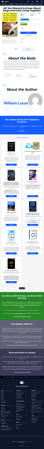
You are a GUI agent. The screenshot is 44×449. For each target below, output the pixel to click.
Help (41, 4)
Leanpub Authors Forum (20, 406)
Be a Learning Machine (33, 181)
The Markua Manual (20, 410)
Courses (21, 4)
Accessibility (18, 419)
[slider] (28, 19)
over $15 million (19, 313)
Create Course (19, 397)
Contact (17, 427)
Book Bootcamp (4, 423)
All (8, 4)
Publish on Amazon (4, 415)
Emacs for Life (11, 153)
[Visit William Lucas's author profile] (35, 100)
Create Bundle (19, 395)
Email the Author (32, 76)
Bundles (16, 4)
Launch (36, 4)
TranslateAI (3, 417)
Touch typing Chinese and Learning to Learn (32, 152)
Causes (17, 418)
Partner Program (19, 416)
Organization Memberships (6, 428)
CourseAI (2, 407)
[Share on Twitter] (4, 77)
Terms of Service (34, 418)
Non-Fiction (18, 76)
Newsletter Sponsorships (5, 411)
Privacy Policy (34, 420)
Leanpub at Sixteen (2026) (36, 404)
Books (11, 4)
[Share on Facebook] (6, 77)
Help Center (33, 397)
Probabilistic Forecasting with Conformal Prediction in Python (33, 214)
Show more (22, 288)
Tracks (26, 4)
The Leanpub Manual (20, 407)
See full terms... (22, 130)
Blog (17, 425)
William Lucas (10, 37)
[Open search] (27, 1)
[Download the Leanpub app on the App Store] (22, 446)
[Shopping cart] (37, 1)
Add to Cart (28, 32)
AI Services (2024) (34, 406)
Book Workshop (4, 422)
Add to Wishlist (29, 35)
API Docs (18, 411)
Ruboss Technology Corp (28, 441)
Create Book (18, 394)
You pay (21, 27)
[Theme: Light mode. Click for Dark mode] (32, 1)
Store (5, 377)
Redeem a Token (4, 402)
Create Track (18, 398)
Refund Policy (34, 422)
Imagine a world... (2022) (36, 407)
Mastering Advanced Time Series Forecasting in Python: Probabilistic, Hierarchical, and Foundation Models (11, 183)
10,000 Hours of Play (11, 242)
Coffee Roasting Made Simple (11, 270)
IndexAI (2, 410)
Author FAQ (18, 403)
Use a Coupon (3, 401)
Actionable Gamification (32, 242)
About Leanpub (19, 424)
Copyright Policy (34, 419)
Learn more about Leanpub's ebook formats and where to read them (22, 345)
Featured (4, 4)
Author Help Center (19, 404)
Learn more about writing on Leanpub (22, 316)
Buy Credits (33, 394)
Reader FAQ (33, 395)
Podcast (31, 4)
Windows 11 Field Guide (11, 212)
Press (17, 428)
